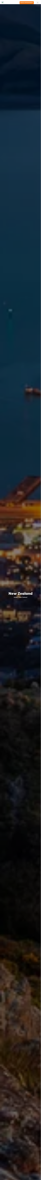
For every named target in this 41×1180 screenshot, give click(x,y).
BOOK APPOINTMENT (26, 2)
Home (15, 597)
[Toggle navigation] (37, 2)
